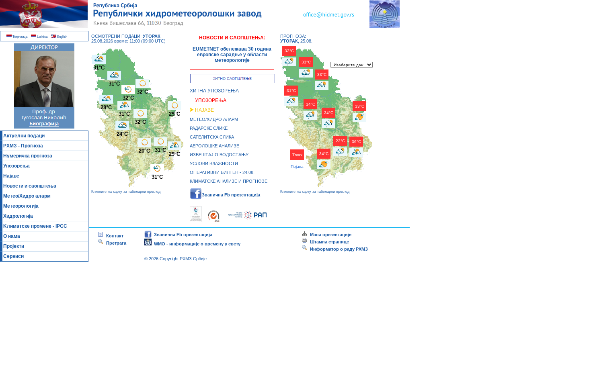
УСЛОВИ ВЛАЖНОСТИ (214, 163)
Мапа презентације (329, 234)
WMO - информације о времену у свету (196, 243)
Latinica (41, 37)
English (61, 37)
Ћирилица (19, 37)
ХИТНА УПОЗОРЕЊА (214, 91)
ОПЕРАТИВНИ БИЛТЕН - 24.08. (222, 172)
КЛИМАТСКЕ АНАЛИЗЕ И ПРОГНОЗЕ (228, 181)
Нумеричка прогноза (27, 156)
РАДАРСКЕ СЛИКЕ (209, 128)
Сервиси (13, 256)
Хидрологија (18, 216)
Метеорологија (21, 206)
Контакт (113, 235)
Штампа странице (329, 241)
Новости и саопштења (29, 186)
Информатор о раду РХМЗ (338, 249)
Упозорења (16, 166)
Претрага (115, 243)
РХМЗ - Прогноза (23, 146)
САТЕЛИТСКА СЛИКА (212, 137)
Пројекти (13, 246)
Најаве (11, 176)
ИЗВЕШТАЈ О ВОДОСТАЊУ (219, 154)
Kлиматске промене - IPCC (35, 226)
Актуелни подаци (24, 136)
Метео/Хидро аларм (27, 196)
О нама (11, 236)
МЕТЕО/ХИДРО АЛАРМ (214, 119)
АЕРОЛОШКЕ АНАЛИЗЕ (214, 145)
